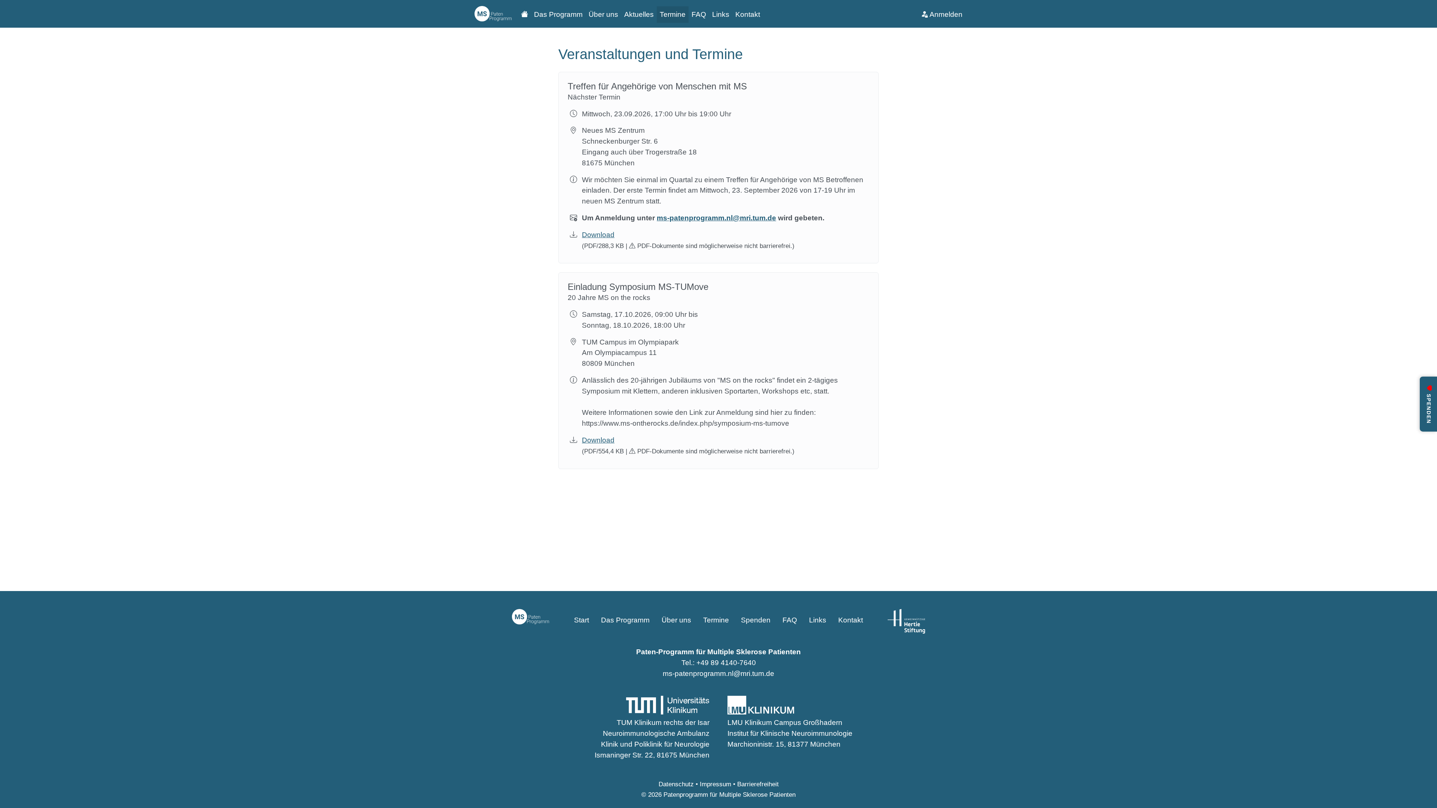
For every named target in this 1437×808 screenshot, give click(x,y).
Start (581, 620)
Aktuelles (639, 14)
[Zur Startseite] (493, 13)
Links (720, 14)
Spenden (756, 620)
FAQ (699, 14)
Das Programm (558, 14)
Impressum (715, 784)
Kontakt (747, 14)
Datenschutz (676, 784)
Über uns (603, 14)
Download (598, 235)
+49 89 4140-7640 (726, 663)
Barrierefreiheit (758, 784)
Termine (673, 14)
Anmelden (945, 14)
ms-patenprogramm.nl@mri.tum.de (716, 218)
